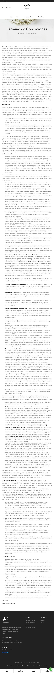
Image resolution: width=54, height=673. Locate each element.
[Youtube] (7, 1)
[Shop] (6, 670)
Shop (7, 671)
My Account (20, 671)
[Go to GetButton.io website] (51, 671)
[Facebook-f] (3, 1)
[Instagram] (5, 1)
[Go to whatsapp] (50, 669)
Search (33, 671)
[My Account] (20, 670)
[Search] (33, 670)
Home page (21, 33)
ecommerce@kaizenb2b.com (8, 603)
